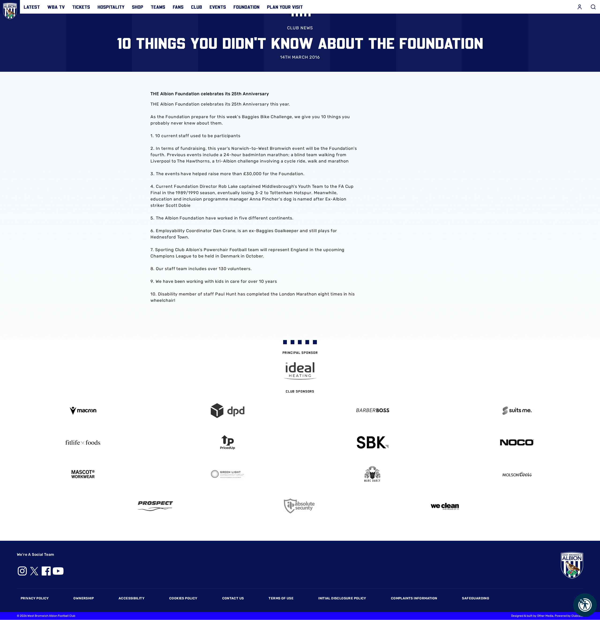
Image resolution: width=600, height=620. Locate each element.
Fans (178, 7)
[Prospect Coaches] (155, 506)
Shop (137, 7)
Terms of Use (281, 598)
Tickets (81, 7)
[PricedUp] (227, 442)
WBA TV (56, 7)
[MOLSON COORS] (517, 474)
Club (196, 7)
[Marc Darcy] (372, 474)
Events (218, 7)
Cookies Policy (183, 598)
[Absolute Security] (300, 506)
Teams (158, 7)
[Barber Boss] (372, 410)
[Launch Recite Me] (585, 605)
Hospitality (111, 7)
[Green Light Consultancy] (227, 474)
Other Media (545, 615)
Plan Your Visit (285, 7)
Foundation (246, 7)
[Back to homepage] (10, 10)
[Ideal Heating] (300, 371)
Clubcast (577, 615)
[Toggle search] (593, 7)
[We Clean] (445, 506)
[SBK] (372, 442)
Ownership (83, 598)
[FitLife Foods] (83, 442)
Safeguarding (475, 598)
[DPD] (227, 410)
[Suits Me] (517, 410)
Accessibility (131, 598)
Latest (32, 7)
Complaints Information (414, 598)
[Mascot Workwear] (83, 474)
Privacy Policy (35, 598)
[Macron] (83, 410)
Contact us (233, 598)
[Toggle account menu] (579, 7)
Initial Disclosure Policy (342, 598)
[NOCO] (517, 442)
